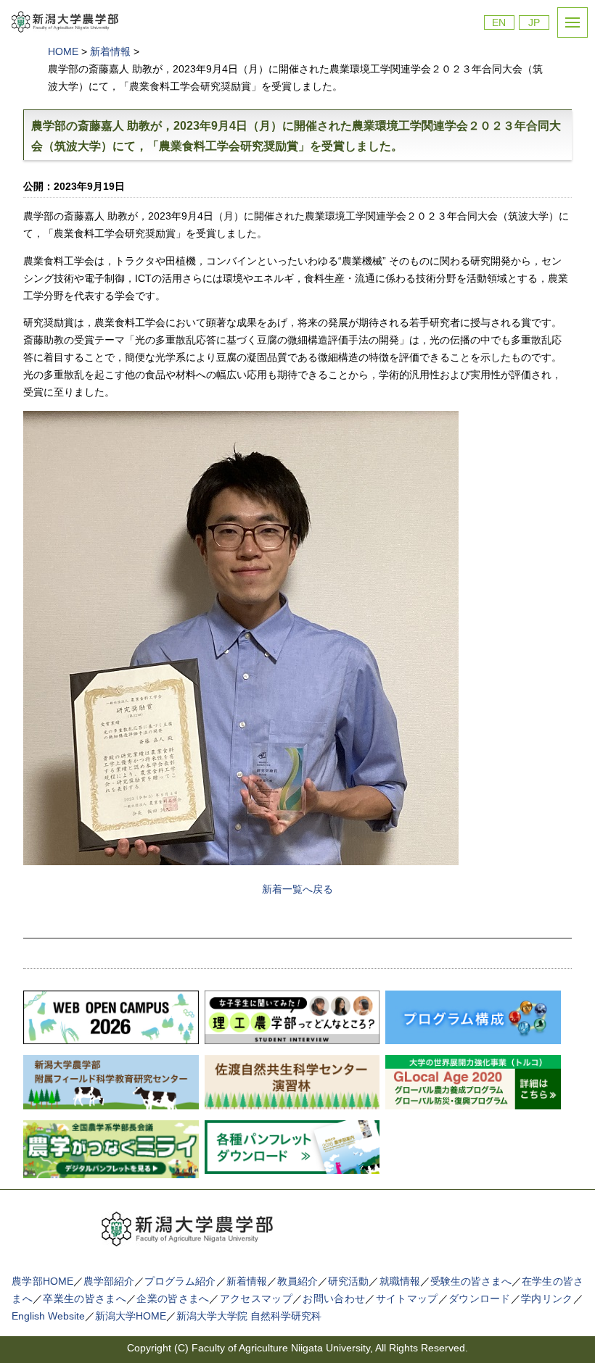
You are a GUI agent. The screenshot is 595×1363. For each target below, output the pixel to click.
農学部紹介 (108, 1281)
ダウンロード (479, 1298)
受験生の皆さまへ (471, 1281)
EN (499, 22)
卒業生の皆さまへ (84, 1298)
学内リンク (547, 1298)
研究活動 (348, 1281)
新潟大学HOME (130, 1316)
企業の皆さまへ (172, 1298)
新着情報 (246, 1281)
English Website (48, 1316)
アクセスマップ (256, 1298)
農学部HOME (42, 1281)
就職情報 (399, 1281)
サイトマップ (407, 1298)
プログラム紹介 (180, 1281)
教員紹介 (297, 1281)
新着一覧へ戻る (297, 889)
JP (534, 22)
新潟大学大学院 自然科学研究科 (248, 1316)
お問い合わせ (334, 1298)
